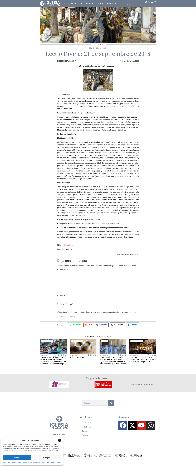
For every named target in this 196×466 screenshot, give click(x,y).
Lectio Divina (85, 3)
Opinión (100, 3)
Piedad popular (101, 48)
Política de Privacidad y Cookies (12, 462)
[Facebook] (146, 2)
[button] (59, 440)
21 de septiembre (68, 245)
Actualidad (68, 3)
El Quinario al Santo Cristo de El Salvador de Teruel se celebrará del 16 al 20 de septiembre (142, 359)
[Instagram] (155, 2)
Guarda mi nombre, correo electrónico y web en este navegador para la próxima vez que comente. (97, 312)
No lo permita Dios (77, 357)
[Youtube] (152, 2)
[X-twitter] (149, 2)
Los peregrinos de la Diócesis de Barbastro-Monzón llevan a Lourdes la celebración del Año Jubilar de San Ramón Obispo (53, 360)
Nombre (61, 295)
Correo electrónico (65, 304)
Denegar (46, 458)
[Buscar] (111, 403)
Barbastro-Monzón (46, 341)
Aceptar (17, 458)
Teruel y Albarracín (136, 341)
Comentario (62, 270)
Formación (111, 3)
